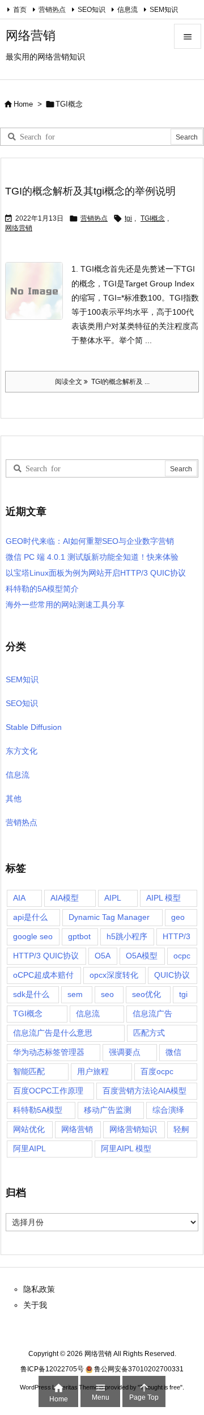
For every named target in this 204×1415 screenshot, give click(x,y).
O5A (102, 955)
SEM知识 (164, 10)
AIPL (112, 897)
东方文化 (21, 750)
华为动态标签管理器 (48, 1052)
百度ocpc (157, 1071)
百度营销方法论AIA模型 (144, 1090)
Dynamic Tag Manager (109, 917)
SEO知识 (91, 10)
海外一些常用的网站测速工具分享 (65, 604)
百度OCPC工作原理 (48, 1090)
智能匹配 (29, 1071)
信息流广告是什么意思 (52, 1032)
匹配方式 (149, 1032)
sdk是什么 (31, 994)
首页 (20, 10)
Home (23, 104)
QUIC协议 (172, 974)
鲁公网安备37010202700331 (139, 1369)
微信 (173, 1052)
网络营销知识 (133, 1129)
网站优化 (29, 1129)
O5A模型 (142, 955)
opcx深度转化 (114, 974)
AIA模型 (64, 897)
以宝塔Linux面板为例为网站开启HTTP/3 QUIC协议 (96, 572)
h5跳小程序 (127, 936)
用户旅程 (93, 1071)
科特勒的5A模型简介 (42, 588)
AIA (19, 897)
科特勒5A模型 (37, 1109)
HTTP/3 (176, 936)
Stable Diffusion (34, 727)
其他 (14, 798)
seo (107, 994)
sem (75, 994)
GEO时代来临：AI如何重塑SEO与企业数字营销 (90, 541)
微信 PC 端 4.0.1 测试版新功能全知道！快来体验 (92, 556)
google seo (33, 936)
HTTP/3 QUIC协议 (46, 955)
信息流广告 (152, 1013)
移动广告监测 (107, 1109)
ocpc (181, 955)
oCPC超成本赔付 (43, 974)
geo (178, 917)
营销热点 (52, 10)
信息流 (127, 10)
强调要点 (125, 1052)
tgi (128, 218)
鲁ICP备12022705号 (52, 1369)
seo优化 (146, 994)
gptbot (79, 936)
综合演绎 (168, 1109)
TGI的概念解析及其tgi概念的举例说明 (90, 191)
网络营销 (18, 228)
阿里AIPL (29, 1148)
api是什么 (30, 917)
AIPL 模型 (163, 897)
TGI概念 (153, 218)
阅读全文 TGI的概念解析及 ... (102, 382)
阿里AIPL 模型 (126, 1148)
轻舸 (181, 1129)
